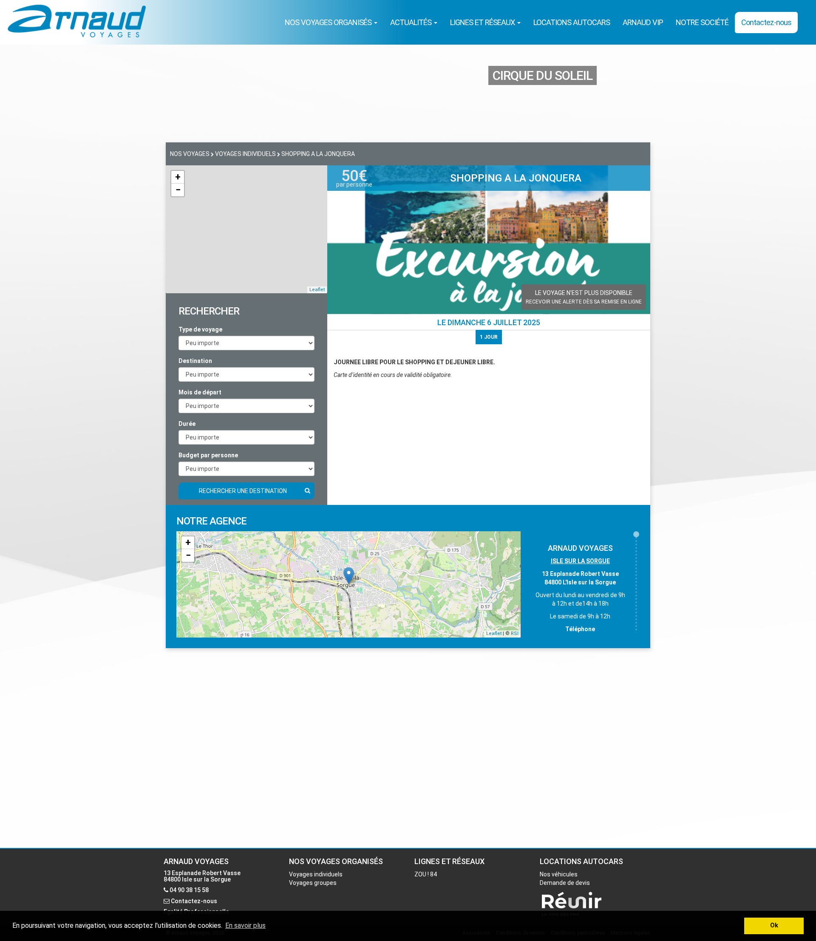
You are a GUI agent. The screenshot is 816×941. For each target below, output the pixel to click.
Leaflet (317, 289)
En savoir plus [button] (245, 925)
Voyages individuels (316, 874)
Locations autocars (571, 22)
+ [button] (178, 177)
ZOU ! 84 (425, 874)
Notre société (702, 22)
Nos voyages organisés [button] (329, 22)
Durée (187, 423)
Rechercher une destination (243, 491)
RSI (514, 633)
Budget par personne (208, 455)
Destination (195, 360)
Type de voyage (200, 329)
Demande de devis (565, 882)
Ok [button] (774, 925)
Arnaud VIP (643, 22)
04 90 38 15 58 (189, 890)
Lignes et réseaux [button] (483, 22)
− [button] (178, 189)
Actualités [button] (411, 22)
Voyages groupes (313, 882)
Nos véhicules (559, 874)
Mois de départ (199, 392)
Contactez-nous (766, 22)
